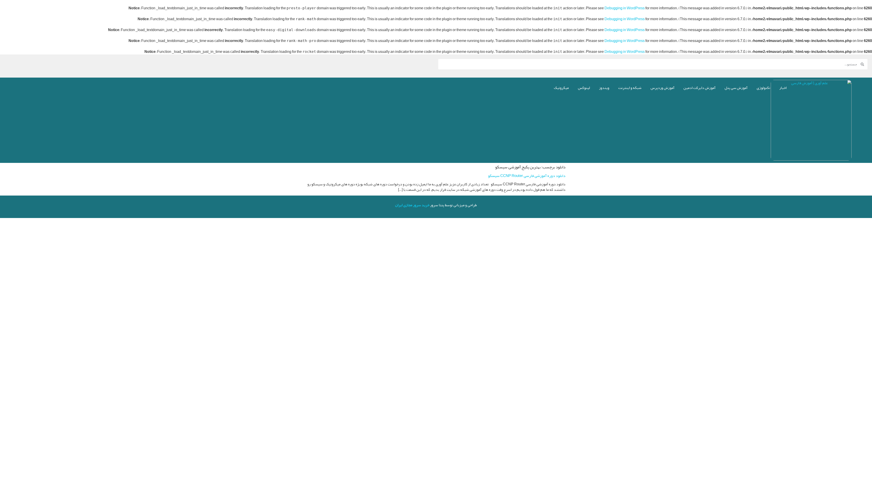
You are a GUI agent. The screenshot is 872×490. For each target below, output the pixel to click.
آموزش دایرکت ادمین (700, 87)
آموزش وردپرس (662, 87)
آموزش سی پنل (736, 87)
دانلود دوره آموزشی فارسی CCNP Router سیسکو (526, 175)
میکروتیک (561, 87)
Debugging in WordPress (624, 8)
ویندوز (604, 87)
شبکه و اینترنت (630, 87)
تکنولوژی (763, 87)
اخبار (783, 87)
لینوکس (584, 87)
